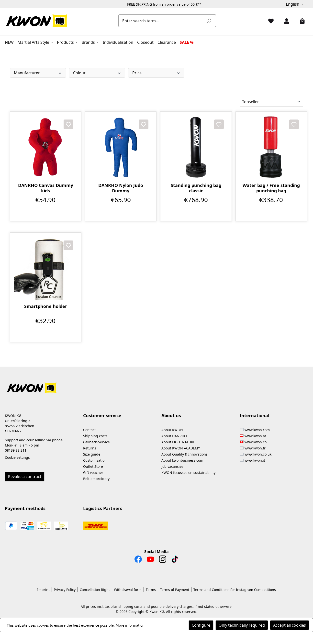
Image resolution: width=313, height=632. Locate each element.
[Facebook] (138, 560)
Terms (151, 589)
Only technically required (242, 625)
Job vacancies (172, 466)
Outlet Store (93, 466)
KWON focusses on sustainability (188, 472)
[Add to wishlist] (68, 124)
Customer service (102, 415)
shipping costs (131, 606)
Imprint (43, 589)
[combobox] (161, 20)
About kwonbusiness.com (182, 460)
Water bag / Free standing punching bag (271, 188)
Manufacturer (27, 73)
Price (137, 73)
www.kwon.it (255, 460)
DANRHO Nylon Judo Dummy (120, 188)
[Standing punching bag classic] (196, 147)
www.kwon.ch (256, 442)
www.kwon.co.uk (258, 454)
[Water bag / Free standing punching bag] (271, 147)
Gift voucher (93, 472)
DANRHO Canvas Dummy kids (45, 188)
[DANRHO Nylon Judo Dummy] (121, 147)
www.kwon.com (257, 429)
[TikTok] (175, 560)
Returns (89, 448)
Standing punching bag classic (196, 188)
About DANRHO (174, 436)
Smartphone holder (45, 306)
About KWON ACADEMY (180, 448)
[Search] (208, 20)
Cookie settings (17, 457)
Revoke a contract (24, 476)
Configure (201, 625)
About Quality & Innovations (184, 454)
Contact (89, 429)
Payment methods (25, 508)
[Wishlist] (269, 21)
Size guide (91, 454)
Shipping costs (95, 436)
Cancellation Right (95, 589)
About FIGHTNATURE (178, 442)
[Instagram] (162, 560)
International (254, 415)
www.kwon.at (255, 436)
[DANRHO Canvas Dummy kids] (45, 147)
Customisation (95, 460)
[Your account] (284, 21)
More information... (131, 625)
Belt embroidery (96, 478)
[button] (156, 385)
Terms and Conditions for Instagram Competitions (234, 589)
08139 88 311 (15, 450)
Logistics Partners (102, 508)
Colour (79, 73)
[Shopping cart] (300, 21)
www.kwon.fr (255, 448)
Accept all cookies (289, 625)
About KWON (172, 429)
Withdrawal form (128, 589)
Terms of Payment (174, 589)
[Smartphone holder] (45, 268)
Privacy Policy (65, 589)
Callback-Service (96, 442)
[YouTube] (150, 560)
